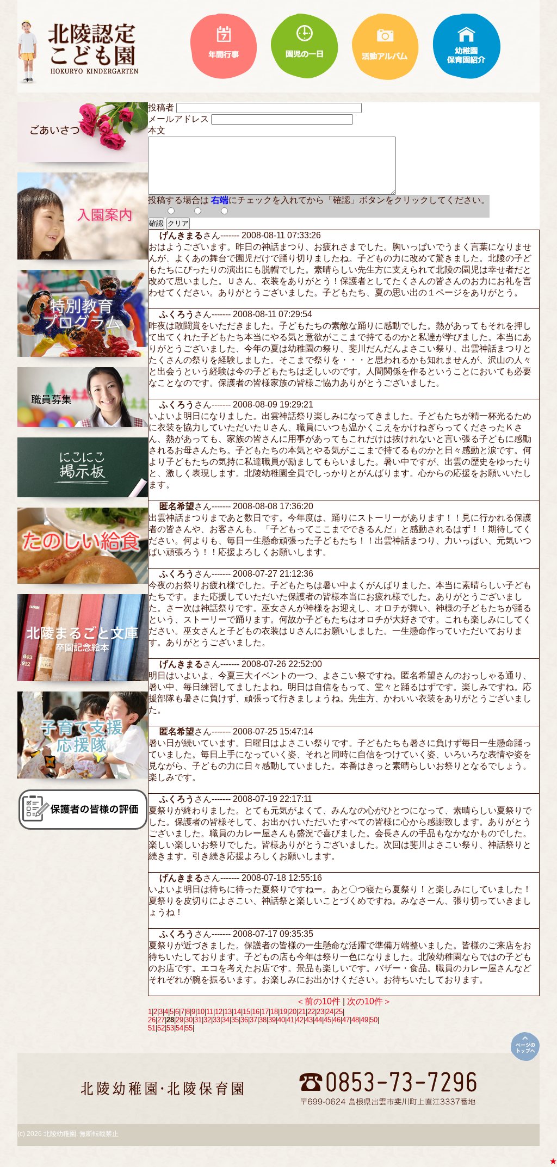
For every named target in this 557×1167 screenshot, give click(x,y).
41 (290, 1020)
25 (339, 1012)
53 (170, 1028)
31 (198, 1020)
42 (300, 1020)
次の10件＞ (369, 1001)
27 (161, 1020)
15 (246, 1012)
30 (189, 1020)
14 (237, 1012)
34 (226, 1020)
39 (272, 1020)
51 (152, 1028)
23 (320, 1012)
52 (161, 1028)
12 (218, 1012)
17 (265, 1012)
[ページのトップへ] (525, 1046)
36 (244, 1020)
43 (309, 1020)
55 (189, 1028)
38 (263, 1020)
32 (207, 1020)
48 (355, 1020)
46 (337, 1020)
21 (302, 1012)
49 (364, 1020)
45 (327, 1020)
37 (253, 1020)
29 (179, 1020)
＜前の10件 (318, 1001)
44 (318, 1020)
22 (311, 1012)
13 (228, 1012)
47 (346, 1020)
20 (292, 1012)
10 (201, 1012)
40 (281, 1020)
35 (235, 1020)
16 (255, 1012)
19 (283, 1012)
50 (373, 1020)
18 (274, 1012)
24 (329, 1012)
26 (152, 1020)
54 (179, 1028)
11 (209, 1012)
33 (216, 1020)
